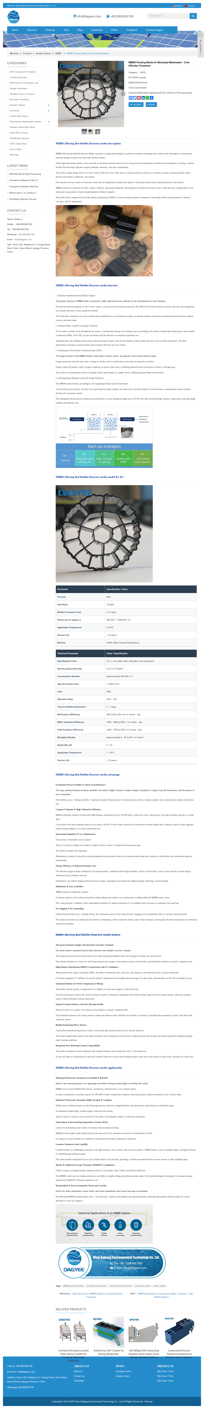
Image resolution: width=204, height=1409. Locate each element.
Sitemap (148, 1401)
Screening (14, 110)
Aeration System (43, 53)
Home (15, 30)
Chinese (191, 6)
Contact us (79, 1376)
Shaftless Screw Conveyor (22, 94)
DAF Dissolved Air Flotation (23, 72)
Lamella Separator (18, 77)
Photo (114, 30)
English (178, 6)
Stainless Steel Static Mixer (22, 127)
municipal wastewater (96, 1286)
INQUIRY (137, 104)
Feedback (131, 30)
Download (96, 30)
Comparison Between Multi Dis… (24, 186)
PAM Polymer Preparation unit (24, 83)
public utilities (159, 1286)
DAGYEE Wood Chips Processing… (26, 174)
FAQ (66, 30)
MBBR (58, 53)
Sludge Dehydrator (19, 88)
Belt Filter (14, 155)
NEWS (120, 1366)
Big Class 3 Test (165, 1380)
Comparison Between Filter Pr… (24, 180)
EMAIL (151, 104)
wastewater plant (143, 1286)
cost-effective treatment (120, 1286)
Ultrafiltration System (19, 138)
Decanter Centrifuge (19, 99)
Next (123, 94)
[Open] (200, 44)
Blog (80, 30)
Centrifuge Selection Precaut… (23, 199)
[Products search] (193, 16)
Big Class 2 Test (165, 1376)
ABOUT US (81, 1366)
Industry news (122, 1376)
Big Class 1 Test (165, 1371)
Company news (123, 1371)
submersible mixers (19, 116)
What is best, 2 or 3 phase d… (23, 193)
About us (31, 30)
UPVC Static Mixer (18, 144)
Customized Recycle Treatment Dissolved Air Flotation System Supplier (179, 1354)
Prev (58, 94)
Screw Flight (16, 149)
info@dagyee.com (89, 16)
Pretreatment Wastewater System (26, 121)
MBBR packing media (73, 1286)
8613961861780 (26, 234)
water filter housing (19, 132)
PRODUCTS (165, 1366)
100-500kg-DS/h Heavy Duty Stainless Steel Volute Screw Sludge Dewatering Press (144, 1354)
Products (50, 30)
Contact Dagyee (154, 30)
